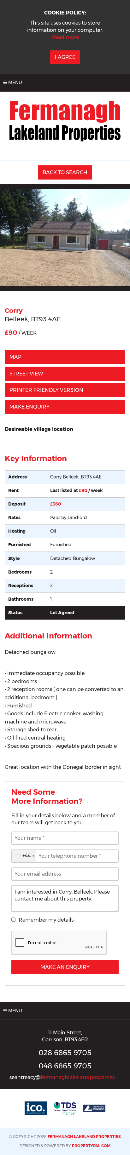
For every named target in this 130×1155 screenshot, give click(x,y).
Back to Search (65, 172)
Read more (65, 37)
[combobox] (24, 856)
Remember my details (46, 920)
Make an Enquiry (65, 967)
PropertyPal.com (91, 1145)
